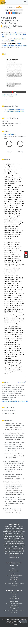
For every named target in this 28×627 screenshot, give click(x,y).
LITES (14, 581)
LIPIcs (14, 567)
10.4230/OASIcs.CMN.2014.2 (15, 109)
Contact (15, 624)
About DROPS (9, 623)
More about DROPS (14, 557)
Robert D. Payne (6, 28)
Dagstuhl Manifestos (14, 579)
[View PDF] (14, 72)
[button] (20, 13)
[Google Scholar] (21, 429)
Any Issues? (25, 621)
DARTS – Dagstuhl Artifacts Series (14, 575)
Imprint (16, 623)
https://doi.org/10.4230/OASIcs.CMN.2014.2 (15, 401)
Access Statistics (10, 134)
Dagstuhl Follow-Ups (14, 570)
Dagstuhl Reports (14, 577)
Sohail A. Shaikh (17, 26)
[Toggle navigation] (25, 2)
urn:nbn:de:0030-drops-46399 (15, 111)
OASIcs (14, 569)
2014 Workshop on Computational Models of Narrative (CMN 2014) (14, 35)
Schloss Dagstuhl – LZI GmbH (18, 619)
